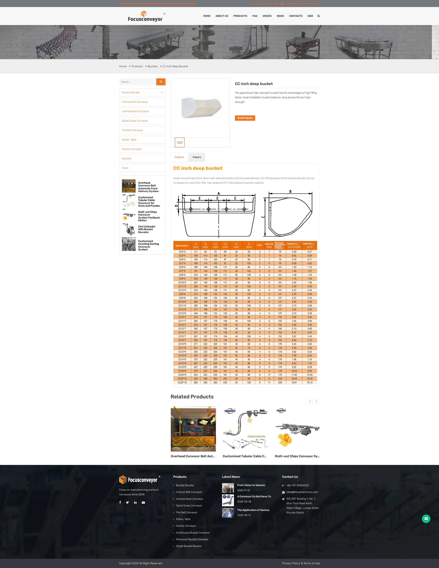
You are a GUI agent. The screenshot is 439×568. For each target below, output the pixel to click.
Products (240, 15)
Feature (179, 157)
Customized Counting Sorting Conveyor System (148, 245)
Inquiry (197, 157)
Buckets (153, 66)
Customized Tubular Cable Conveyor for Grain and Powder (245, 456)
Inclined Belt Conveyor (135, 101)
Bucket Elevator (131, 92)
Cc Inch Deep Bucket (175, 66)
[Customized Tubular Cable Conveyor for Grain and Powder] (245, 429)
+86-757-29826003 (297, 485)
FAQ (254, 15)
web (310, 15)
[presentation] (310, 401)
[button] (142, 92)
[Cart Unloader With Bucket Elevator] (129, 229)
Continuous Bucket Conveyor (193, 532)
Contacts (295, 15)
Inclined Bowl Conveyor (135, 111)
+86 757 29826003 (266, 3)
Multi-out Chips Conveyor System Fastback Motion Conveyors (297, 456)
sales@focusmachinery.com (302, 3)
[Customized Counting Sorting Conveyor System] (129, 244)
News (280, 15)
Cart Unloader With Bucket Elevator (146, 229)
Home (206, 15)
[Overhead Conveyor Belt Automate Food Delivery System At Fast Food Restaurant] (193, 429)
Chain (125, 167)
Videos (267, 15)
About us (222, 15)
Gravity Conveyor (132, 149)
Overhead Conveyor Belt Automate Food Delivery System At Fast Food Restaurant (193, 456)
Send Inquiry (245, 117)
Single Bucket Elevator (189, 546)
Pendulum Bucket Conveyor (192, 539)
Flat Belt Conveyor (132, 130)
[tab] (142, 92)
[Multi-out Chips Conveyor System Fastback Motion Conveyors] (297, 429)
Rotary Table (129, 139)
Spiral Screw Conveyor (135, 120)
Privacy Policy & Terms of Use (301, 563)
